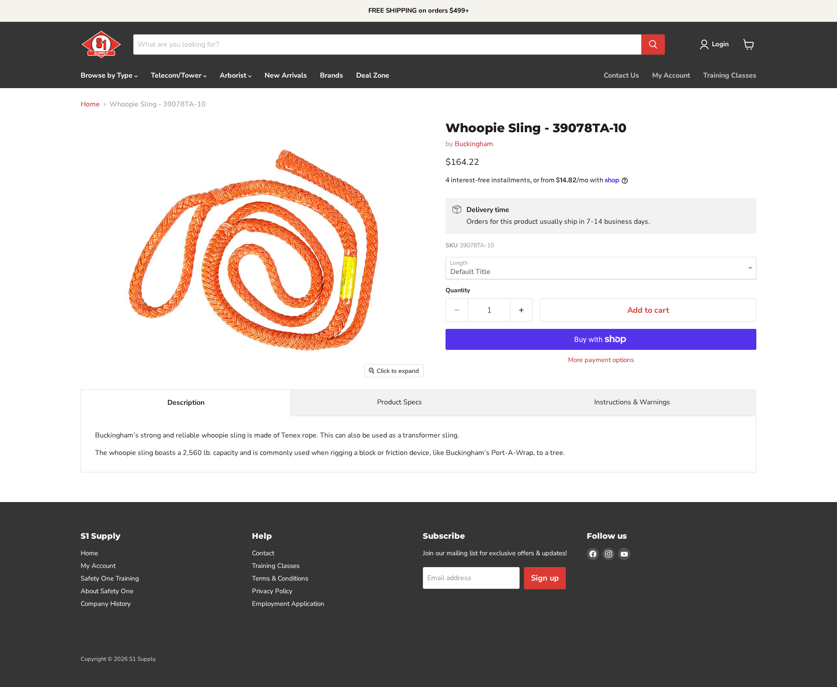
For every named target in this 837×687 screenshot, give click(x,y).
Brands (331, 75)
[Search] (653, 44)
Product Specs (399, 402)
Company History (106, 603)
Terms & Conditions (280, 578)
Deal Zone (372, 75)
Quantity (458, 290)
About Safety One (107, 591)
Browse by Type (107, 75)
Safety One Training (110, 578)
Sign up (545, 578)
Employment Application (288, 603)
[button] (716, 44)
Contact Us (621, 75)
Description (185, 402)
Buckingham (474, 144)
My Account (671, 75)
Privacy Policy (272, 591)
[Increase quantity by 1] (521, 310)
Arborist (234, 75)
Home (90, 104)
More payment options (601, 360)
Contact (263, 553)
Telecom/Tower (177, 75)
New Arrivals (286, 75)
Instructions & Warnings (632, 402)
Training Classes (729, 75)
